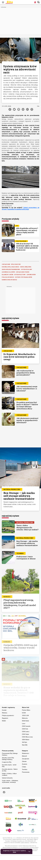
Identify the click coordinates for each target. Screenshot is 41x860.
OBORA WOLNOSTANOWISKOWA (11, 269)
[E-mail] (23, 109)
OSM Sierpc (25, 734)
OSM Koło (25, 729)
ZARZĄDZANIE (6, 264)
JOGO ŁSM (25, 715)
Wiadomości (25, 753)
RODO (4, 721)
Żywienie (24, 764)
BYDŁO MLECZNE (16, 264)
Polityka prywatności (8, 715)
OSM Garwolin (26, 726)
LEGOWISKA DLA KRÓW (8, 272)
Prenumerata (25, 772)
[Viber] (31, 109)
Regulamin (5, 718)
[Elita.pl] (13, 2)
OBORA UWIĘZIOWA (25, 267)
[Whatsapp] (27, 109)
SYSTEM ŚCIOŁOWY (26, 269)
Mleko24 (24, 756)
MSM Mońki (25, 721)
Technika (24, 769)
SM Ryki (24, 742)
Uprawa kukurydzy (7, 778)
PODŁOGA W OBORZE (8, 277)
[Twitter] (14, 109)
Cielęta (24, 767)
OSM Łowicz (25, 731)
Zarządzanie (25, 758)
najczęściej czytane (10, 318)
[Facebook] (10, 109)
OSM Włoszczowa (27, 737)
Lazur (23, 723)
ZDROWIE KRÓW (31, 274)
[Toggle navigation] (3, 2)
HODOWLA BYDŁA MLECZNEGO (10, 267)
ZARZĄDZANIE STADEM (22, 272)
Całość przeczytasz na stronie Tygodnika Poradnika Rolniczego (20, 208)
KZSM (24, 713)
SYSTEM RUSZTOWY (20, 274)
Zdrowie (24, 761)
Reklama (4, 713)
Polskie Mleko (26, 710)
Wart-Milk (24, 745)
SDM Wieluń (25, 739)
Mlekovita (25, 718)
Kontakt (4, 710)
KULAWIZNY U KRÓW (7, 274)
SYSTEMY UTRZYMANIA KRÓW (23, 277)
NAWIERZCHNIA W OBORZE (9, 279)
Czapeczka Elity (6, 762)
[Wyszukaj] (38, 2)
